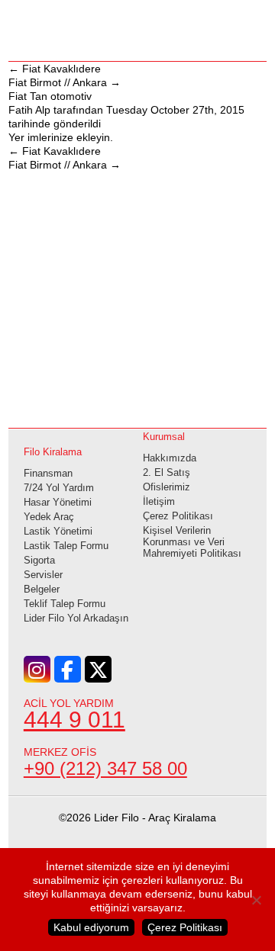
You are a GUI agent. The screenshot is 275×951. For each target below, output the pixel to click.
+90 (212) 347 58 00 (105, 768)
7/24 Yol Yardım (59, 487)
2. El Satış (166, 472)
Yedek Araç (49, 516)
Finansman (48, 473)
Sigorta (39, 560)
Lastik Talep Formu (66, 545)
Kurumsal (164, 436)
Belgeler (42, 589)
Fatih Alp (29, 110)
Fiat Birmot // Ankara (64, 82)
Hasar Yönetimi (58, 502)
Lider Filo (137, 29)
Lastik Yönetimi (58, 531)
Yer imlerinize (40, 137)
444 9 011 (74, 719)
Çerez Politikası (178, 516)
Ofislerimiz (166, 487)
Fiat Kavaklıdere (54, 69)
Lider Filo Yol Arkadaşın (76, 618)
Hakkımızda (169, 458)
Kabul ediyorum (91, 927)
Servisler (43, 574)
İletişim (159, 501)
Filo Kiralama (53, 452)
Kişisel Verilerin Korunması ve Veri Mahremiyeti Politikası (192, 542)
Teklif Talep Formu (64, 603)
